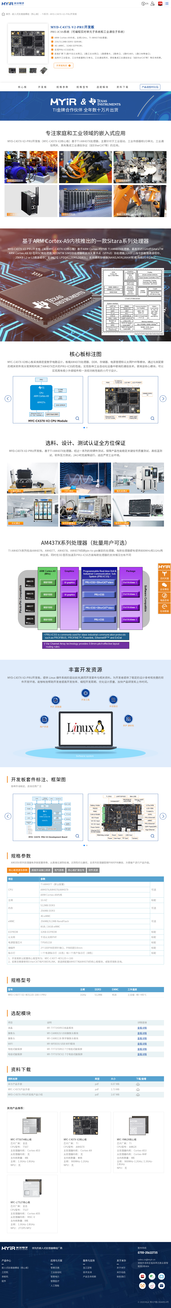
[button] (84, 427)
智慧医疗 (55, 1281)
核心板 (22, 87)
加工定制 (87, 1268)
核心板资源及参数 (18, 870)
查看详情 (142, 1028)
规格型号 (82, 87)
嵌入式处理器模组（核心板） (16, 1268)
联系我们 (121, 1276)
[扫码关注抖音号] (152, 1285)
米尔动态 (121, 1272)
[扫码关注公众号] (152, 1276)
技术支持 (87, 1272)
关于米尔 (121, 1260)
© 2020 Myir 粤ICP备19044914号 (153, 1302)
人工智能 (55, 1285)
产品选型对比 (150, 87)
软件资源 (93, 870)
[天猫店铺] (160, 4)
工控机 (5, 1272)
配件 (4, 1281)
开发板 (42, 87)
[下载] (138, 1084)
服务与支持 (89, 1260)
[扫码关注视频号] (142, 1285)
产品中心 (6, 1260)
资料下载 (123, 87)
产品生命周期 (89, 1276)
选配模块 (103, 87)
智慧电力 (55, 1276)
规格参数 (62, 87)
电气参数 (59, 870)
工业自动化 (56, 1272)
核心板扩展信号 (76, 870)
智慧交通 (55, 1268)
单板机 (5, 1276)
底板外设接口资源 (41, 870)
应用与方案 (56, 1260)
